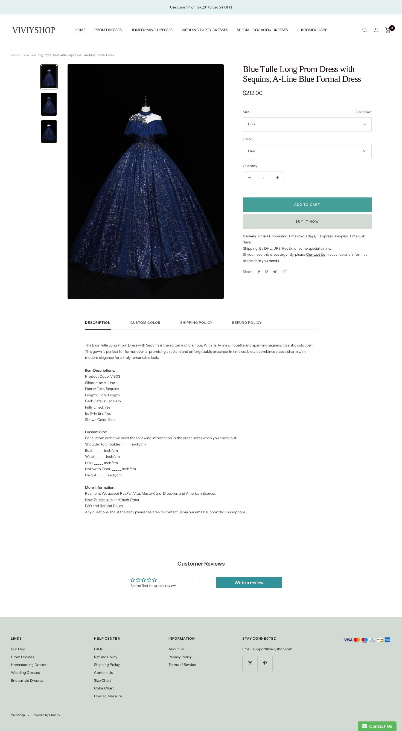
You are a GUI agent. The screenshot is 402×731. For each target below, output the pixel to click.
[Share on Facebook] (259, 272)
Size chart (364, 112)
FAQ (88, 505)
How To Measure (99, 499)
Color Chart (104, 688)
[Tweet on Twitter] (275, 272)
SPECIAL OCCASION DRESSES (262, 30)
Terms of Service (182, 664)
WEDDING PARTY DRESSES (204, 30)
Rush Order (130, 499)
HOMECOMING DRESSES (151, 30)
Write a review (249, 582)
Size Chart (102, 680)
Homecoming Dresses (29, 664)
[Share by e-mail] (284, 271)
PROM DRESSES (108, 30)
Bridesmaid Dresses (27, 680)
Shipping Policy (196, 323)
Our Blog (18, 649)
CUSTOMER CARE (312, 30)
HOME (80, 30)
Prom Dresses (22, 657)
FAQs (98, 649)
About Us (176, 649)
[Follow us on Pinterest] (264, 663)
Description (98, 323)
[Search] (364, 30)
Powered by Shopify (46, 715)
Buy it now (307, 221)
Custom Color (145, 323)
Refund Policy (247, 323)
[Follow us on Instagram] (249, 663)
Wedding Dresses (25, 672)
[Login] (376, 30)
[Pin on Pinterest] (266, 272)
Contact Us (103, 672)
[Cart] (388, 30)
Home (15, 55)
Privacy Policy (180, 657)
